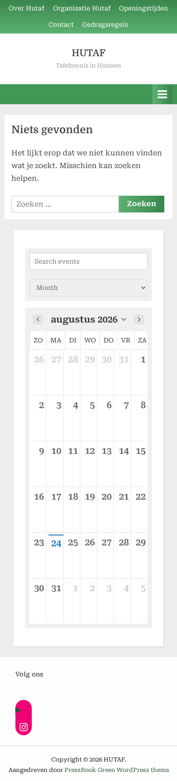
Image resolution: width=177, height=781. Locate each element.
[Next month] (139, 319)
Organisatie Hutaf (82, 8)
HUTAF (88, 53)
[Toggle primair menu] (162, 94)
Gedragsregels (105, 24)
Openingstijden (143, 8)
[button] (88, 319)
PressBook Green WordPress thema (116, 770)
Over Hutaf (26, 8)
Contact (61, 24)
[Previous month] (38, 319)
